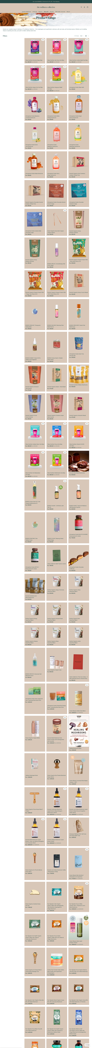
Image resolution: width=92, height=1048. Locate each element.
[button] (82, 35)
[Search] (81, 7)
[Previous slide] (26, 48)
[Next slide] (43, 48)
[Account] (84, 7)
